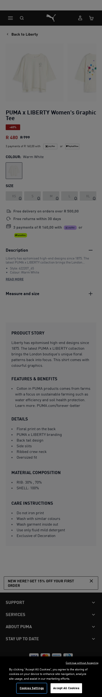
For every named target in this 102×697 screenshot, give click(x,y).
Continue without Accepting (82, 662)
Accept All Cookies (66, 688)
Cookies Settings (32, 688)
